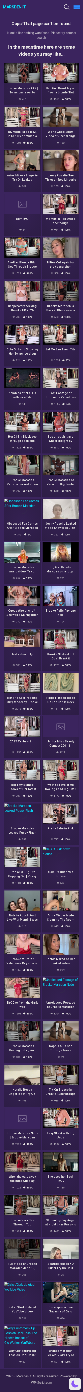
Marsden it (14, 7)
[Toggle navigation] (77, 7)
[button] (75, 1384)
